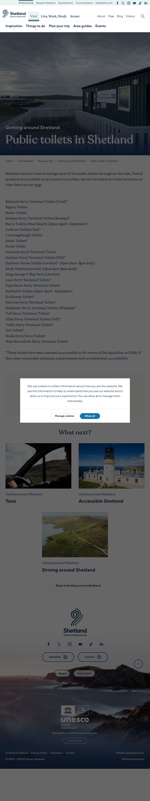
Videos (130, 16)
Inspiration (13, 26)
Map (111, 16)
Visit (33, 16)
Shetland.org (26, 3)
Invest (75, 16)
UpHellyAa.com (103, 3)
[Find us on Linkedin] (145, 2)
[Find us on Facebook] (117, 2)
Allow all (90, 416)
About (101, 16)
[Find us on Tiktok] (140, 2)
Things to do (35, 26)
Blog (120, 16)
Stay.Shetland (65, 3)
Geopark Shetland (45, 3)
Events (100, 26)
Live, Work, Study (54, 16)
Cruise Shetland (84, 3)
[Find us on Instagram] (128, 2)
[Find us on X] (123, 2)
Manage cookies (64, 416)
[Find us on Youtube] (134, 2)
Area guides (82, 26)
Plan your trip (59, 26)
